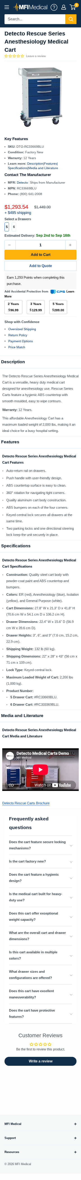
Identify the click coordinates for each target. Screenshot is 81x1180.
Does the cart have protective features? (32, 1013)
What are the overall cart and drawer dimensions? (37, 936)
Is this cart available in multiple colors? (33, 955)
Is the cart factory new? (27, 861)
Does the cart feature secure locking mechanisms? (37, 845)
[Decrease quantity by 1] (10, 245)
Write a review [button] (40, 1061)
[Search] (70, 19)
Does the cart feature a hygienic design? (34, 878)
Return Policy (17, 335)
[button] (14, 56)
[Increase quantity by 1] (70, 245)
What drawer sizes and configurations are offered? (30, 975)
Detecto (23, 182)
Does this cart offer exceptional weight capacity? (33, 916)
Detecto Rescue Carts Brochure (26, 803)
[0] (73, 7)
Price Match (16, 347)
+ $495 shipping (17, 213)
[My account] (54, 7)
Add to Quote (40, 266)
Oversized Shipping (22, 329)
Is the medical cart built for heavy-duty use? (35, 897)
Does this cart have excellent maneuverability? (31, 994)
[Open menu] (6, 7)
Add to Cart (40, 255)
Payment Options (20, 341)
